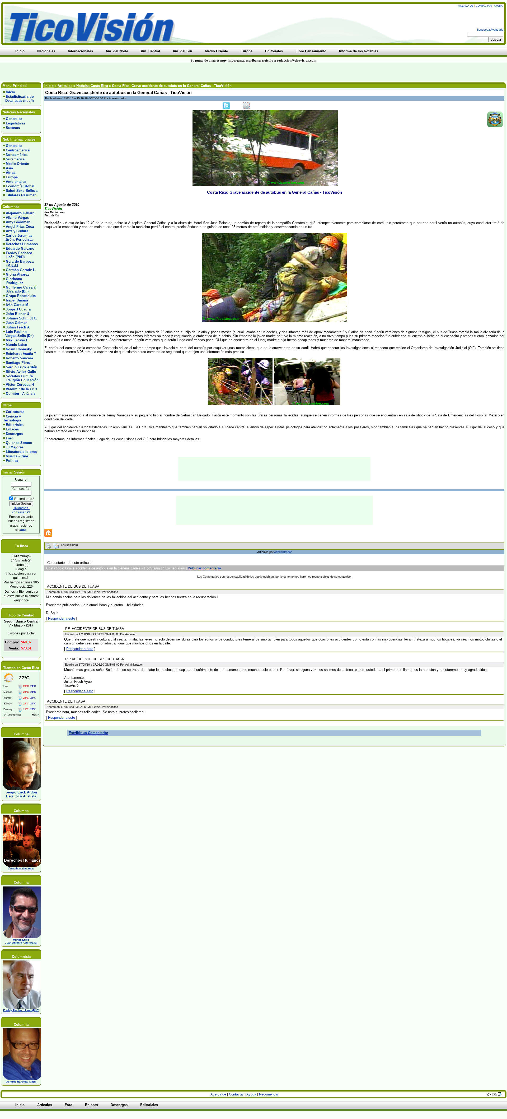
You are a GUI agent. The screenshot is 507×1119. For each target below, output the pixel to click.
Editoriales (15, 425)
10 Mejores (15, 447)
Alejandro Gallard (20, 213)
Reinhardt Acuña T (21, 354)
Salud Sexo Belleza (21, 191)
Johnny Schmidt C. (21, 318)
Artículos (65, 86)
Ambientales (16, 182)
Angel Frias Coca (20, 227)
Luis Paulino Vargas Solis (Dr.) (18, 334)
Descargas (14, 434)
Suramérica (15, 159)
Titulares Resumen (21, 195)
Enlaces (12, 429)
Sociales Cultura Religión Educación (21, 378)
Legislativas (15, 123)
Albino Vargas (17, 218)
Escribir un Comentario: (88, 733)
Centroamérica (18, 150)
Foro (9, 438)
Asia (9, 168)
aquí (23, 529)
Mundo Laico (16, 345)
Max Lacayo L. (17, 340)
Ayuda (498, 5)
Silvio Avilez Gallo (21, 372)
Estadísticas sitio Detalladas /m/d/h (18, 99)
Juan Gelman (16, 323)
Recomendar (268, 1094)
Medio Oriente (17, 164)
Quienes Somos (19, 443)
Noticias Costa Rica (92, 86)
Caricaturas (15, 412)
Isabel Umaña (17, 300)
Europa (12, 177)
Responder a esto (61, 618)
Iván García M (17, 305)
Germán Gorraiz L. (21, 270)
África (10, 173)
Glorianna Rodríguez (13, 281)
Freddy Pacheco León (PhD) (17, 255)
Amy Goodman (18, 222)
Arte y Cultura (17, 231)
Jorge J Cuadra (18, 309)
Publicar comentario (204, 568)
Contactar (484, 5)
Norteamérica (16, 155)
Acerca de (465, 5)
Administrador (283, 552)
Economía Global (20, 186)
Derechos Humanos (22, 244)
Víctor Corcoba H (20, 385)
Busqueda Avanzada (490, 29)
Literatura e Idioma (21, 452)
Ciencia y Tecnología (12, 418)
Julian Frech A (18, 327)
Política (12, 461)
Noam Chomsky (19, 349)
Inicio (10, 92)
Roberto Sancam (19, 358)
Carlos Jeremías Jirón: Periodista (17, 238)
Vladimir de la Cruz (21, 389)
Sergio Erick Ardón (21, 367)
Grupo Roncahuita (21, 296)
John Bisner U (17, 314)
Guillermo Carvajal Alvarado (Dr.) (19, 289)
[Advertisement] (121, 72)
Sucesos (13, 128)
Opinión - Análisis (20, 394)
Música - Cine (17, 456)
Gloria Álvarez (17, 274)
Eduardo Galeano (20, 248)
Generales (14, 119)
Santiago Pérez (18, 363)
